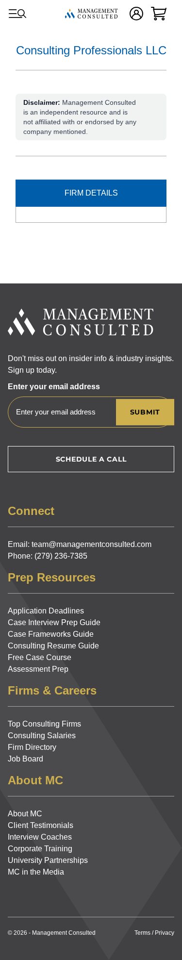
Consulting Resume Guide (53, 646)
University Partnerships (48, 860)
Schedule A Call (91, 459)
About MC (25, 814)
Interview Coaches (40, 837)
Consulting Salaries (42, 735)
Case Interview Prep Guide (54, 622)
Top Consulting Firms (44, 724)
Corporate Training (40, 848)
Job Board (25, 759)
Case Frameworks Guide (51, 634)
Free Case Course (39, 657)
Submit (145, 412)
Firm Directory (32, 747)
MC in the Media (36, 872)
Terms (142, 932)
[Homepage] (91, 13)
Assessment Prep (38, 669)
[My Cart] (158, 13)
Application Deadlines (46, 611)
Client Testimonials (40, 825)
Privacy (164, 932)
